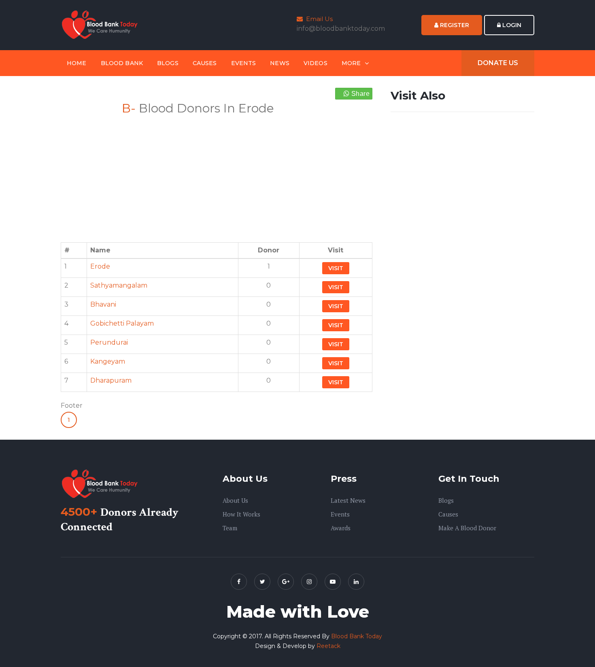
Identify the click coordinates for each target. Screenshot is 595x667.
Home (77, 63)
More (351, 63)
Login (511, 25)
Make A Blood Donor (467, 528)
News (279, 63)
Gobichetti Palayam (122, 323)
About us (235, 500)
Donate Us (498, 63)
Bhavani (103, 304)
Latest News (348, 500)
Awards (341, 528)
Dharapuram (111, 380)
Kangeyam (107, 361)
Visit (335, 268)
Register (453, 25)
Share (360, 93)
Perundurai (109, 342)
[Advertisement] (216, 174)
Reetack (328, 646)
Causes (205, 63)
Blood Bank (122, 63)
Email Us (318, 19)
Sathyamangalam (118, 285)
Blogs (167, 63)
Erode (100, 266)
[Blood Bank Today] (101, 24)
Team (230, 528)
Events (243, 63)
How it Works (241, 514)
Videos (315, 63)
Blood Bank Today (356, 636)
